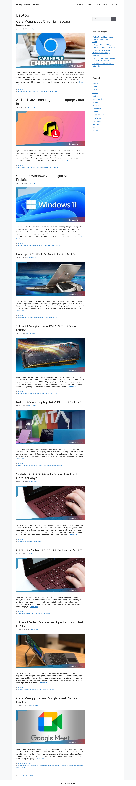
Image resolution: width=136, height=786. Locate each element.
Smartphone (27, 763)
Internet (95, 93)
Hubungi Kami (78, 4)
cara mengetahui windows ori (39, 245)
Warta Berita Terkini (27, 4)
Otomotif (95, 105)
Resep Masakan (98, 115)
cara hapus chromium (25, 91)
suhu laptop (46, 613)
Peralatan (96, 112)
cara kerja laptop (23, 541)
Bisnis (94, 90)
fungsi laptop (33, 541)
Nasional (95, 102)
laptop (40, 541)
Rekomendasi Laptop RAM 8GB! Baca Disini (49, 402)
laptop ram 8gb (23, 465)
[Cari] (113, 19)
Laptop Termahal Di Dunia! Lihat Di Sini (45, 254)
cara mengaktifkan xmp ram (27, 393)
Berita (94, 86)
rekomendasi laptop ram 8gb (53, 465)
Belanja (95, 83)
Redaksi (89, 4)
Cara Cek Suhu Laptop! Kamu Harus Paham (49, 550)
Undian (95, 131)
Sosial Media (97, 121)
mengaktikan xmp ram (43, 393)
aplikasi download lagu (25, 167)
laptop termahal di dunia (52, 317)
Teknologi (96, 124)
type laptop (50, 689)
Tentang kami (100, 4)
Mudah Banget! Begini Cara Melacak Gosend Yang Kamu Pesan (103, 39)
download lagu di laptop (50, 167)
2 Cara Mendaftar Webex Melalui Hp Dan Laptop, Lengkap (101, 52)
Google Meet (43, 765)
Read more (64, 160)
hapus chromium (38, 91)
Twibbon (95, 127)
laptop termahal (39, 317)
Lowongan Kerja (98, 99)
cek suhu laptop (37, 613)
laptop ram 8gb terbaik (36, 465)
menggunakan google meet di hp (58, 765)
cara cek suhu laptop (24, 613)
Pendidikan (96, 108)
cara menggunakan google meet (28, 765)
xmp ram (54, 393)
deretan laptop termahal (25, 317)
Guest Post (114, 4)
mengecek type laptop (39, 689)
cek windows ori (54, 245)
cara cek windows (24, 245)
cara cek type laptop (24, 689)
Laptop (20, 89)
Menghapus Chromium (51, 91)
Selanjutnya (31, 775)
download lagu (37, 167)
